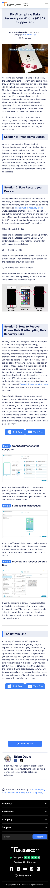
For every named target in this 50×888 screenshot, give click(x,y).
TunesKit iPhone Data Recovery (33, 384)
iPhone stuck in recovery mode (29, 208)
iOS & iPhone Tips (29, 35)
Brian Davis (22, 32)
